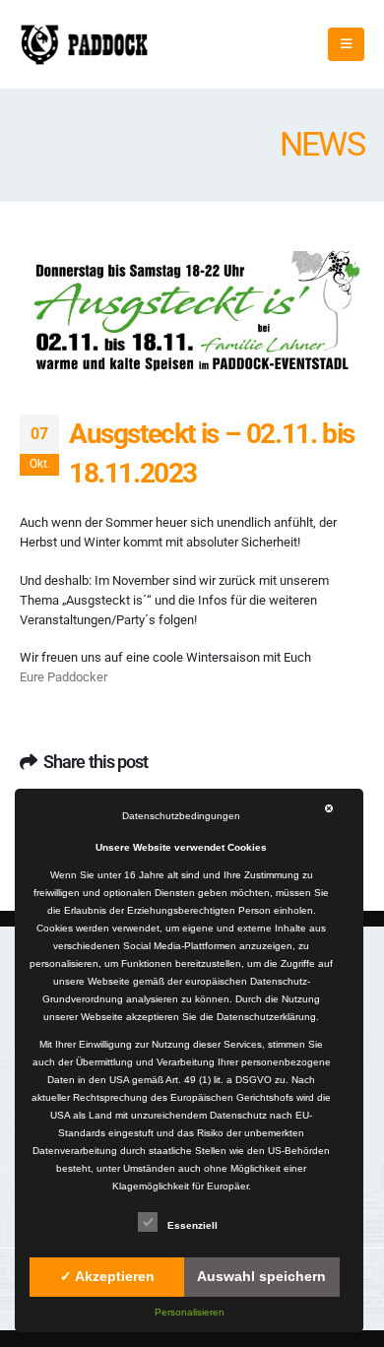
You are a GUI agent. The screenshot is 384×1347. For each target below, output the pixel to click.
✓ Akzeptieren (107, 1276)
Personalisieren (189, 1312)
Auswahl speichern (261, 1276)
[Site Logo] (84, 44)
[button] (346, 44)
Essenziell (192, 1225)
